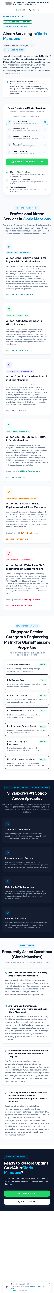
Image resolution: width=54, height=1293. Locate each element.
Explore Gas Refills (16, 477)
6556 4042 (35, 10)
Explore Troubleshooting (19, 606)
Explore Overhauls (16, 411)
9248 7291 (21, 10)
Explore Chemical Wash (18, 350)
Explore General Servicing (20, 295)
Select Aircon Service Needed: (27, 116)
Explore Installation (17, 539)
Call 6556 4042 (28, 1202)
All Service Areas (15, 16)
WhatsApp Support (26, 1193)
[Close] (50, 1282)
